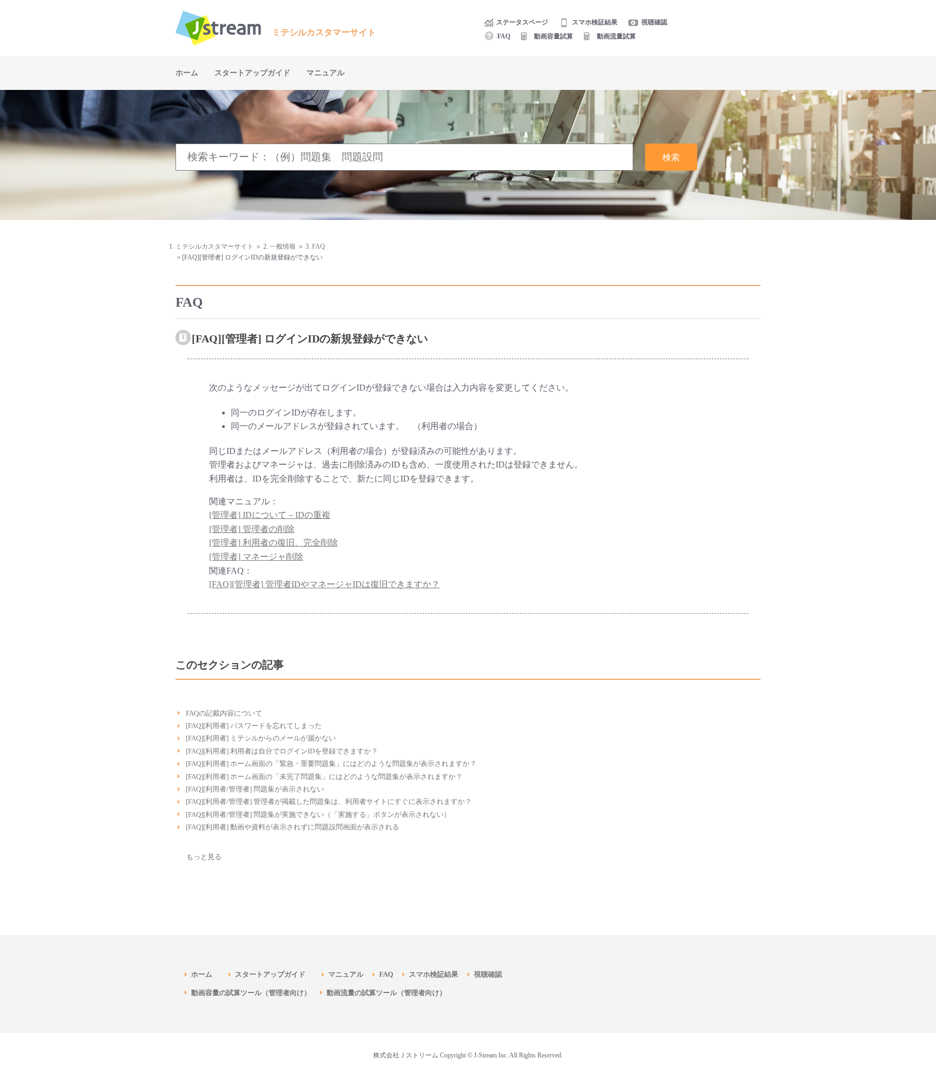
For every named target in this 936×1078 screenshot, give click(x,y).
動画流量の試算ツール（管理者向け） (390, 993)
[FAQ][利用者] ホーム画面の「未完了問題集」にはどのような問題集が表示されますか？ (324, 776)
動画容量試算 (553, 36)
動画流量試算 (616, 36)
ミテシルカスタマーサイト (214, 246)
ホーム (187, 73)
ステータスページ (522, 22)
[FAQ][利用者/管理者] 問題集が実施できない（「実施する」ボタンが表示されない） (318, 814)
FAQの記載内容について (224, 713)
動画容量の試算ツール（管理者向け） (254, 993)
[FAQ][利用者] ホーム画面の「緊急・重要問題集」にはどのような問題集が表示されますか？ (331, 763)
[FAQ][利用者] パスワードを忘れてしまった (254, 726)
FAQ (503, 36)
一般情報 (283, 246)
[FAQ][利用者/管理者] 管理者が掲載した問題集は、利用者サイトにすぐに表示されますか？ (329, 801)
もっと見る (204, 857)
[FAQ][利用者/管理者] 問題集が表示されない (255, 789)
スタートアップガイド (252, 73)
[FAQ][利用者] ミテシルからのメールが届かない (261, 738)
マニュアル (325, 73)
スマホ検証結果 (595, 22)
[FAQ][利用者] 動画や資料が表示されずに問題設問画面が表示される (292, 827)
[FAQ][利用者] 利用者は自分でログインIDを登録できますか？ (282, 751)
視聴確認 (654, 22)
